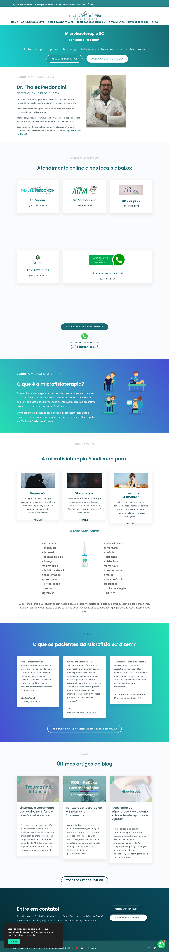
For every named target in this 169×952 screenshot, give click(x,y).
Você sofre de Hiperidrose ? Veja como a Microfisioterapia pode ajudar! (130, 813)
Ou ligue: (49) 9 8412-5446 (47, 4)
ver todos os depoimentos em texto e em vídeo (84, 728)
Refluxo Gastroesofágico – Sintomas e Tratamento (84, 811)
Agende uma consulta (126, 909)
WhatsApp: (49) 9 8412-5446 (25, 4)
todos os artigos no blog (84, 880)
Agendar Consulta (32, 22)
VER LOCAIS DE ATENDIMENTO (128, 917)
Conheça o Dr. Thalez (60, 22)
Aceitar (14, 941)
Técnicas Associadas (90, 22)
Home (14, 22)
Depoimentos (117, 22)
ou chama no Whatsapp (84, 342)
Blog (155, 22)
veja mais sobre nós (64, 58)
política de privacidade (27, 935)
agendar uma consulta (107, 58)
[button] (161, 944)
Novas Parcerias (138, 22)
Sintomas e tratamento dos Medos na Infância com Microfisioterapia (36, 811)
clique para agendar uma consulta (84, 326)
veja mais (38, 520)
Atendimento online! (107, 273)
